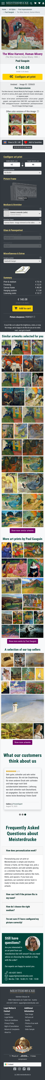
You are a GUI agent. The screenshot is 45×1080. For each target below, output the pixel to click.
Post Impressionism (25, 9)
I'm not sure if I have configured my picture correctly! (22, 921)
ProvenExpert (17, 804)
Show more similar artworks (22, 530)
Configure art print (24, 76)
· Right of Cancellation (11, 1026)
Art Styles (12, 9)
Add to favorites (34, 142)
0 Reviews (27, 147)
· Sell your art (28, 1017)
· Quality (27, 1020)
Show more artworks (22, 742)
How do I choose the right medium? (18, 908)
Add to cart (24, 308)
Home (4, 9)
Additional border (9, 170)
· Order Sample (29, 1029)
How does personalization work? (21, 850)
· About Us (7, 1032)
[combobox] (23, 173)
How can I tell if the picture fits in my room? (21, 896)
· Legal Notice (8, 1017)
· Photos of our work (31, 1023)
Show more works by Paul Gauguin (22, 641)
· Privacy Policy (9, 1023)
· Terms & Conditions (11, 1020)
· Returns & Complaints (11, 1029)
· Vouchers (28, 1026)
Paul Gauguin (9, 12)
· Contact (7, 1014)
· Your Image (28, 1014)
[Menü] (3, 3)
